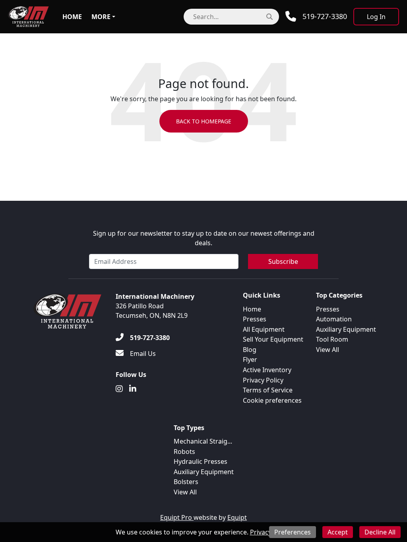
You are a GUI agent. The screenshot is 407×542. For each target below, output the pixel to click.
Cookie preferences (272, 400)
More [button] (100, 16)
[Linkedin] (132, 389)
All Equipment (264, 329)
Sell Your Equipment (273, 339)
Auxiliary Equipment (346, 329)
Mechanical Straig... (203, 441)
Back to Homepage (203, 121)
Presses (254, 319)
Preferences (292, 532)
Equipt (237, 517)
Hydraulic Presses (200, 461)
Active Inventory (267, 369)
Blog (249, 349)
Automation (334, 319)
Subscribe (283, 261)
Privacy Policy (263, 380)
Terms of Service (268, 390)
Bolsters (186, 481)
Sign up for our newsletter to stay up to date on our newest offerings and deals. (203, 238)
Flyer (250, 359)
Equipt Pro (177, 517)
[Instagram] (119, 389)
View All (327, 349)
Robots (184, 451)
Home (72, 16)
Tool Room (332, 339)
